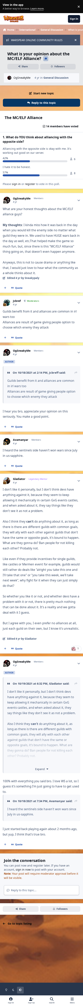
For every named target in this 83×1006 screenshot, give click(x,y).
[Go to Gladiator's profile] (6, 480)
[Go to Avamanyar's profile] (6, 441)
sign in (16, 184)
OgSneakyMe (22, 77)
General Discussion (56, 77)
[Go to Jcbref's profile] (6, 302)
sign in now (23, 869)
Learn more (7, 6)
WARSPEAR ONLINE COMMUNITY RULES (37, 40)
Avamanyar (20, 440)
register (30, 184)
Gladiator (19, 479)
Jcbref (17, 301)
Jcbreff (53, 372)
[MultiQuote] (5, 288)
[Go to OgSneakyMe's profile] (9, 78)
